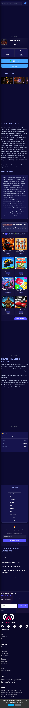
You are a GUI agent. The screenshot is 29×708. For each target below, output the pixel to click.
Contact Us (4, 636)
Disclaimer (4, 663)
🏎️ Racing (23, 233)
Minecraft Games (5, 649)
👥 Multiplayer (6, 236)
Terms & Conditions (6, 670)
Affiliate (3, 668)
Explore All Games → (21, 318)
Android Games (5, 655)
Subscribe (23, 605)
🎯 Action (11, 233)
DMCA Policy (4, 666)
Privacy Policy (4, 661)
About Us (3, 632)
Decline (18, 705)
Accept (11, 705)
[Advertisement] (14, 21)
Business (3, 639)
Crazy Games (4, 653)
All (6, 233)
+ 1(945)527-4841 (9, 682)
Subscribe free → (14, 540)
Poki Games (4, 651)
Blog (2, 634)
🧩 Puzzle (17, 233)
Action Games (5, 647)
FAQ (2, 641)
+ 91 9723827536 (9, 696)
